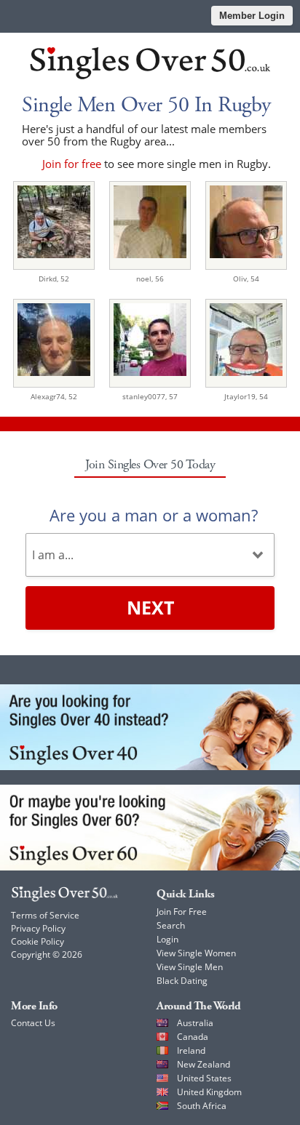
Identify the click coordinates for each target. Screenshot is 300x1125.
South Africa (201, 1106)
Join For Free (182, 911)
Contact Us (33, 1023)
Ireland (191, 1050)
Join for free (71, 163)
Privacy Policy (38, 928)
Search (171, 925)
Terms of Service (45, 915)
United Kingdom (209, 1092)
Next (150, 607)
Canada (192, 1036)
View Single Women (196, 953)
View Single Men (190, 967)
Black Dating (182, 980)
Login (167, 939)
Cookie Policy (37, 941)
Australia (195, 1023)
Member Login (252, 15)
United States (204, 1078)
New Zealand (203, 1064)
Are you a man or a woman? (154, 515)
